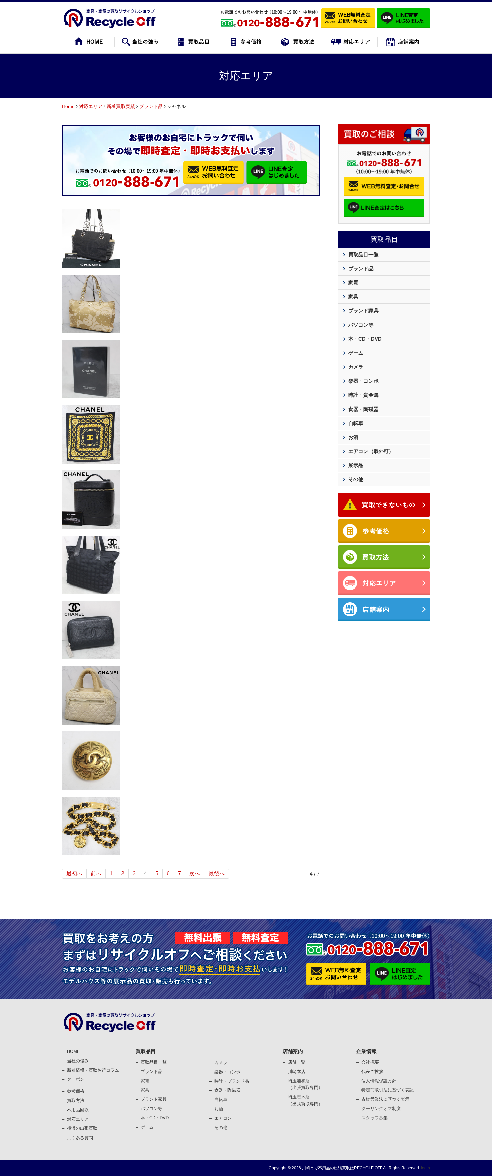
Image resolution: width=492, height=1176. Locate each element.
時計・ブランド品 (231, 1081)
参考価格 (75, 1091)
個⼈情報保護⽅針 (378, 1080)
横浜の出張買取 (82, 1128)
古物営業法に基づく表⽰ (385, 1099)
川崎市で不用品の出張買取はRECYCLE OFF (342, 1168)
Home (68, 106)
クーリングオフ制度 (381, 1108)
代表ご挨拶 (372, 1071)
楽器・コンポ (227, 1071)
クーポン (75, 1079)
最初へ (74, 873)
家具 (353, 296)
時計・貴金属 (363, 395)
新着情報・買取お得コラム (93, 1070)
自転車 (355, 423)
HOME (73, 1051)
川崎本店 (296, 1071)
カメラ (355, 367)
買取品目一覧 (363, 254)
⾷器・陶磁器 (227, 1090)
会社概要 (370, 1062)
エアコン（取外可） (371, 451)
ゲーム (355, 353)
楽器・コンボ (363, 381)
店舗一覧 (296, 1062)
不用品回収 (78, 1109)
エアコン (223, 1118)
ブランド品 (151, 106)
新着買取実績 (121, 106)
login (425, 1168)
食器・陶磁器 (363, 409)
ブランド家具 (363, 310)
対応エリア (90, 106)
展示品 (355, 465)
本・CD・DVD (365, 339)
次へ (194, 873)
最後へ (217, 873)
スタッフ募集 (374, 1117)
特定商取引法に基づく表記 (387, 1089)
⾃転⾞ (220, 1099)
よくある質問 (80, 1137)
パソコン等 (361, 325)
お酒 (353, 437)
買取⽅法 (75, 1100)
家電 (353, 282)
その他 (355, 479)
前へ (96, 873)
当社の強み (78, 1060)
